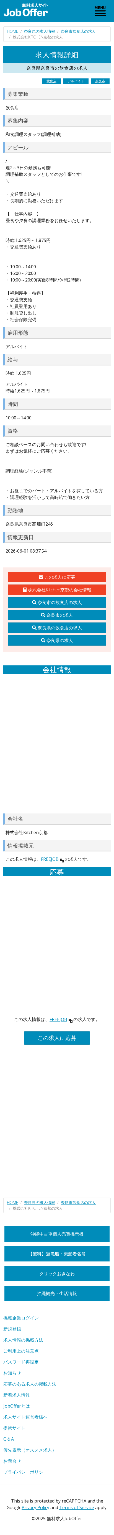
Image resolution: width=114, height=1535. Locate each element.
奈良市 (100, 81)
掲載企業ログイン (21, 1318)
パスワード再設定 (21, 1362)
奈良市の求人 (59, 615)
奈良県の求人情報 (39, 31)
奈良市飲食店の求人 (78, 31)
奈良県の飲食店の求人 (59, 628)
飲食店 (51, 81)
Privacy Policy (35, 1507)
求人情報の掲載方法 (23, 1340)
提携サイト (14, 1428)
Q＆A (8, 1439)
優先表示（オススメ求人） (29, 1450)
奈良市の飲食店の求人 (59, 602)
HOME (12, 31)
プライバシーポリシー (25, 1472)
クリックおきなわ (57, 1274)
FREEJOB (50, 859)
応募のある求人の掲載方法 (29, 1384)
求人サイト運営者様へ (25, 1417)
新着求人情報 (16, 1395)
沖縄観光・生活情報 (57, 1293)
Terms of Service (76, 1507)
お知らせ (12, 1373)
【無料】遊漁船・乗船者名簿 (57, 1254)
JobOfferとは (16, 1406)
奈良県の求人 (59, 640)
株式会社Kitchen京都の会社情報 (59, 590)
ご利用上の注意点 (21, 1351)
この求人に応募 (59, 577)
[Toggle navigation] (100, 11)
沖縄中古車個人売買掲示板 (57, 1234)
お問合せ (12, 1461)
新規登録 (12, 1329)
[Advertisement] (57, 743)
